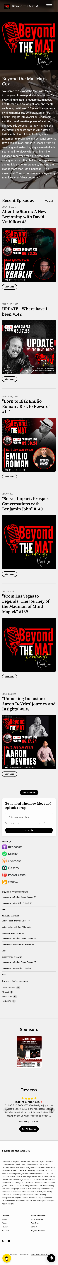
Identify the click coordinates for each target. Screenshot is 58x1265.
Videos (4, 1219)
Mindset (6, 916)
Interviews (7, 957)
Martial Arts (8, 933)
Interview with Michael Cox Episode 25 (18, 944)
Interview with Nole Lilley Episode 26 (17, 903)
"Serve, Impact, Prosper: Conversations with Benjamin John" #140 (26, 504)
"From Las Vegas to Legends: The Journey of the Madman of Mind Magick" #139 (25, 604)
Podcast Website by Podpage (41, 1255)
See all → (6, 909)
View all (49, 201)
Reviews (5, 1227)
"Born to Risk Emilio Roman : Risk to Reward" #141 (26, 406)
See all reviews (29, 1129)
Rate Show (35, 1223)
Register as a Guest (38, 1230)
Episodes (5, 1216)
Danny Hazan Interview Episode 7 (16, 921)
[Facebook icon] (3, 1241)
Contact (34, 1227)
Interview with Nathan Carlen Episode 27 (19, 897)
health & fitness (10, 892)
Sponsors (5, 1230)
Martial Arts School (38, 1216)
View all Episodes (29, 792)
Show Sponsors (37, 1219)
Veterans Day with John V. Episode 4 (17, 927)
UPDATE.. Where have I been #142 (24, 311)
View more (9, 287)
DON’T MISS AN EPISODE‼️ (29, 1102)
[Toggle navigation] (49, 6)
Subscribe (29, 830)
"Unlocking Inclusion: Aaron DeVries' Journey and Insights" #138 (29, 704)
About (4, 1223)
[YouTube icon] (8, 1241)
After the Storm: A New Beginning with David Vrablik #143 (24, 217)
